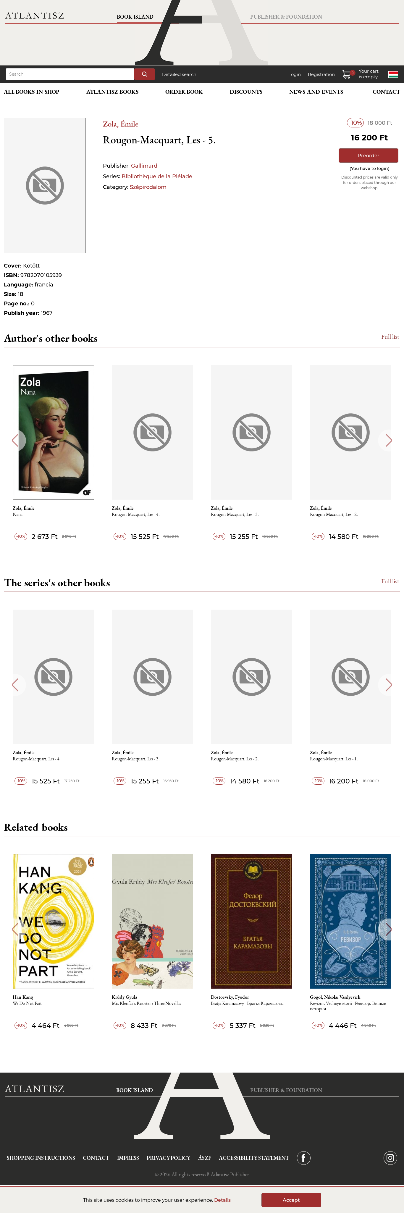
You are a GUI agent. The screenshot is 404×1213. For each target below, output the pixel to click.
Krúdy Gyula (124, 997)
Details (222, 1200)
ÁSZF (204, 1157)
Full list (390, 336)
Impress (128, 1157)
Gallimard (144, 166)
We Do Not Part (27, 1003)
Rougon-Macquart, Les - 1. (334, 759)
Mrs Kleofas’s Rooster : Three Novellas (146, 1003)
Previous (15, 440)
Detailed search (179, 74)
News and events (316, 91)
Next (389, 440)
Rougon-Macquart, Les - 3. (235, 514)
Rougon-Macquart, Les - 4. (136, 514)
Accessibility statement (254, 1157)
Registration (321, 74)
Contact (386, 91)
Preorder (368, 155)
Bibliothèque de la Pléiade (157, 176)
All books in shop (31, 91)
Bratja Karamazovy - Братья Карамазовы (247, 1003)
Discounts (246, 91)
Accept (291, 1200)
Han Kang (23, 997)
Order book (184, 91)
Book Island (135, 16)
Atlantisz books (112, 91)
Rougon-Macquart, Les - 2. (334, 514)
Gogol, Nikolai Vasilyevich (335, 997)
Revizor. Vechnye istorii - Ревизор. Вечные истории (348, 1006)
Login (294, 74)
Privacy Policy (168, 1157)
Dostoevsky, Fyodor (230, 997)
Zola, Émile (120, 124)
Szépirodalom (148, 187)
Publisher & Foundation (286, 16)
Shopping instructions (41, 1157)
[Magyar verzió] (393, 74)
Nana (17, 514)
